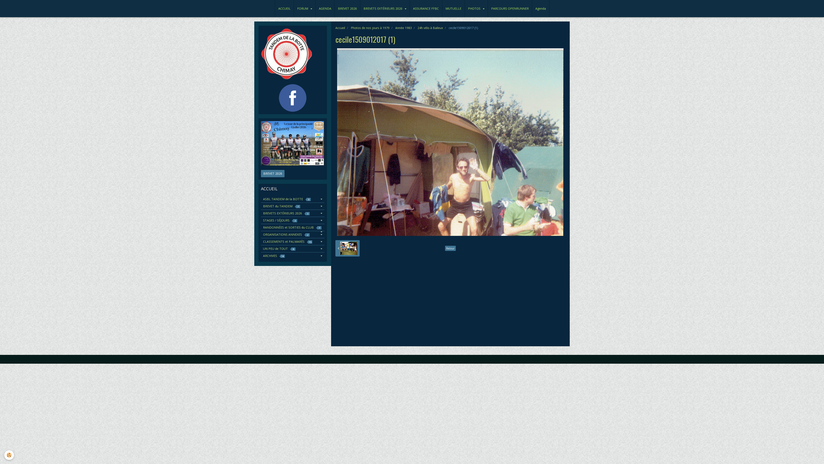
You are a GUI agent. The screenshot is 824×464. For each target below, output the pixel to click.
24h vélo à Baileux (430, 28)
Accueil (340, 28)
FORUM (303, 8)
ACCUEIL (284, 8)
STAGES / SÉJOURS (279, 220)
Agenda (540, 8)
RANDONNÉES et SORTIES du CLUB (291, 227)
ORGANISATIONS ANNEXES (285, 234)
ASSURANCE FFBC (426, 8)
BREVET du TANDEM (281, 206)
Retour (450, 248)
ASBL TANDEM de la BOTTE (286, 199)
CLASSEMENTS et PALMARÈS (287, 242)
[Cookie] (9, 455)
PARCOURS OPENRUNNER (510, 8)
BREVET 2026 (347, 8)
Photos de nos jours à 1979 (370, 28)
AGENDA (325, 8)
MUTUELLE (453, 8)
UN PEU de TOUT (278, 249)
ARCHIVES (273, 256)
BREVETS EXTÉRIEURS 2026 (383, 8)
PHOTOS (474, 8)
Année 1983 (403, 28)
